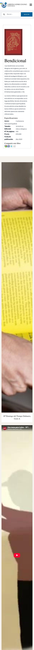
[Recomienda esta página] (14, 146)
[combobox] (13, 14)
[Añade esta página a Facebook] (8, 146)
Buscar (26, 14)
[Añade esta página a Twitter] (11, 146)
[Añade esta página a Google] (5, 146)
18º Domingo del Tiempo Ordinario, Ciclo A (17, 417)
